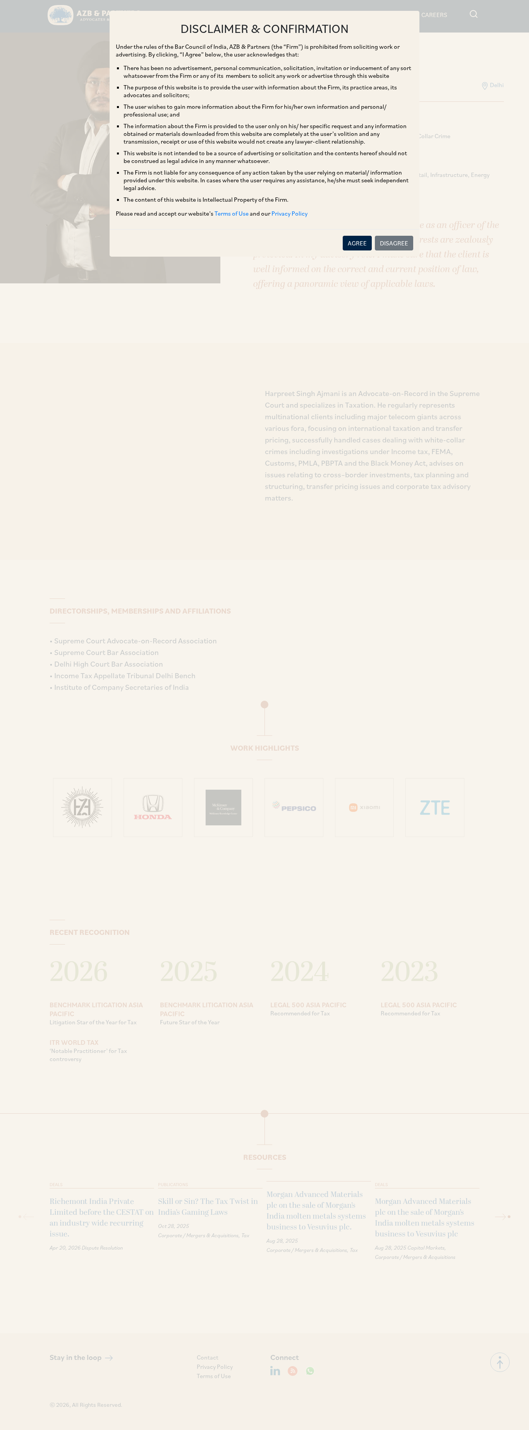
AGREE (357, 243)
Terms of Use (232, 213)
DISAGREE (394, 243)
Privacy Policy (289, 213)
